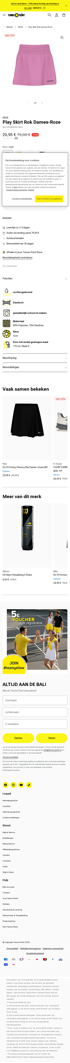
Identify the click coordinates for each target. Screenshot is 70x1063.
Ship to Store (8, 872)
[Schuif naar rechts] (42, 102)
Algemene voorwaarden (53, 948)
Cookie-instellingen (11, 817)
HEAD (20, 27)
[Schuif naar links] (27, 102)
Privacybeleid (12, 948)
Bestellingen (8, 838)
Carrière (6, 855)
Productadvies (9, 921)
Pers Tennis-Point (10, 927)
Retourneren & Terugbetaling (15, 915)
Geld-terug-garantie (11, 812)
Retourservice (9, 844)
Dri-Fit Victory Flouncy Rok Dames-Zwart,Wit (25, 467)
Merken (10, 27)
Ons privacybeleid (10, 757)
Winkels (6, 904)
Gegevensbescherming (16, 190)
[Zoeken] (49, 15)
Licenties (6, 806)
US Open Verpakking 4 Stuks (17, 575)
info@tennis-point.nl (52, 750)
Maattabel (7, 218)
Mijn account (8, 887)
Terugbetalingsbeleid (35, 953)
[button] (4, 15)
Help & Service (9, 832)
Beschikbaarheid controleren (17, 257)
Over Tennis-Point (10, 898)
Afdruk (31, 190)
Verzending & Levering (12, 910)
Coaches (6, 861)
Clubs (5, 866)
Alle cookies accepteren (49, 199)
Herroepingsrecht (10, 800)
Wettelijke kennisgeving (30, 948)
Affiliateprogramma (11, 849)
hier (15, 187)
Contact (6, 893)
